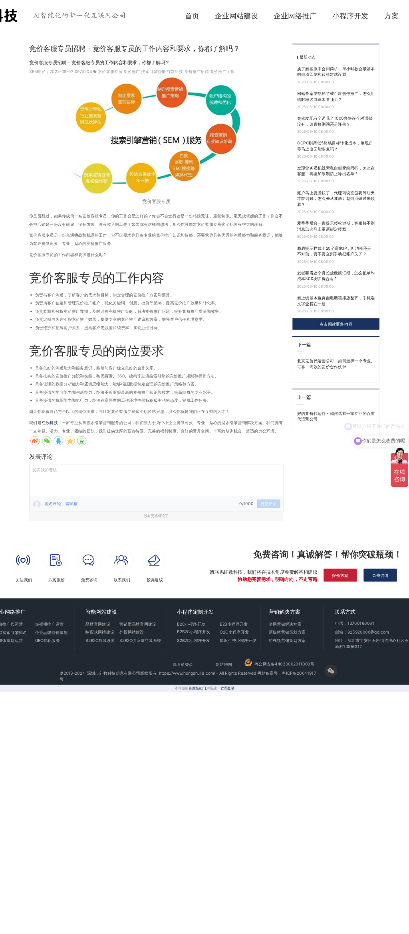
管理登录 (227, 688)
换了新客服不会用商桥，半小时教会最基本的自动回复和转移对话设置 (336, 71)
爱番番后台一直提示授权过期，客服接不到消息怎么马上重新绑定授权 (336, 226)
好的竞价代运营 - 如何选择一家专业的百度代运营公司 (336, 416)
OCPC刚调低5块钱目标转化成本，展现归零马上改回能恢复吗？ (335, 145)
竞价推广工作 (222, 71)
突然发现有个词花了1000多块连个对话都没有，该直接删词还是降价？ (335, 121)
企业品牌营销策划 (51, 632)
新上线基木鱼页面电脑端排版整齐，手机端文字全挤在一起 (336, 300)
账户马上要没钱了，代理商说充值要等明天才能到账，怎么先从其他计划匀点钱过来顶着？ (336, 198)
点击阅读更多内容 (336, 324)
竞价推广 (131, 71)
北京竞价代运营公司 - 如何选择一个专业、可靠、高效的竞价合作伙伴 (336, 363)
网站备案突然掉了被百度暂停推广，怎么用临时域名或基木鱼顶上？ (336, 96)
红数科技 (175, 71)
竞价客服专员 (110, 71)
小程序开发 (350, 16)
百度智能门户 (199, 688)
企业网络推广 (295, 16)
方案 (391, 16)
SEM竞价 (38, 71)
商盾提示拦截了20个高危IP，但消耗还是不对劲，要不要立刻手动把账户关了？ (334, 250)
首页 (192, 16)
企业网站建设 (236, 16)
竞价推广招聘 (197, 71)
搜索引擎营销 (153, 71)
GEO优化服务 (47, 640)
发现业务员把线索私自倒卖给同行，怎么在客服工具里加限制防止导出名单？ (336, 170)
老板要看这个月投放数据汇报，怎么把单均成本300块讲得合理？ (336, 276)
